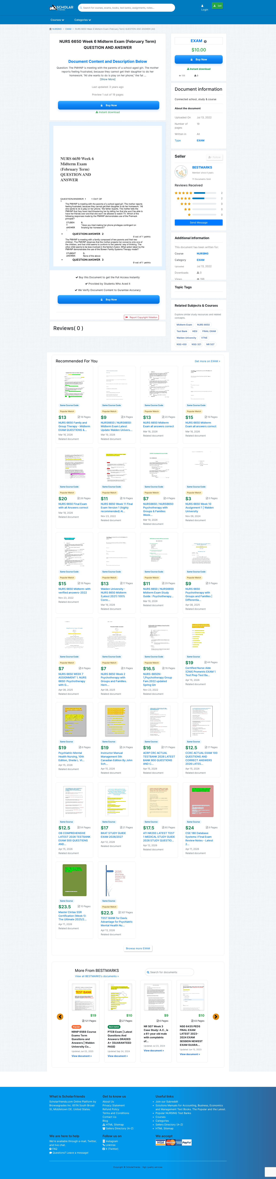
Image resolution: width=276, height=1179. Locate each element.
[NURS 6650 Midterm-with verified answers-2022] (75, 550)
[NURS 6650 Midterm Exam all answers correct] (159, 384)
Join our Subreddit (167, 1101)
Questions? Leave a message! (70, 1152)
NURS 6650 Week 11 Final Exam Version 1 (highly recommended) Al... (117, 507)
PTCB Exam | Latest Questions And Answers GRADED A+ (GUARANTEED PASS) (120, 1039)
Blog (105, 1120)
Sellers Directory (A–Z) (119, 1128)
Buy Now (111, 105)
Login (204, 9)
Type (178, 140)
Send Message (198, 222)
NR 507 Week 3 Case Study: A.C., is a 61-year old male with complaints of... (156, 1034)
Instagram (111, 1141)
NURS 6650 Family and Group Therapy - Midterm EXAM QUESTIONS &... (74, 426)
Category (180, 259)
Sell (219, 5)
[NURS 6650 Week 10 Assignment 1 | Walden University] (202, 465)
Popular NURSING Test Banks (173, 1113)
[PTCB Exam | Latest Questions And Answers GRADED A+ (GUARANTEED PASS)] (120, 997)
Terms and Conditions (116, 1113)
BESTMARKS (202, 167)
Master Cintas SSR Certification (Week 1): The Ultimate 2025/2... (72, 916)
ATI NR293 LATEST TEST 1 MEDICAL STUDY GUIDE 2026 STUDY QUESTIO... (159, 836)
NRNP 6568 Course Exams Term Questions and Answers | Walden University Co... (84, 1039)
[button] (60, 1016)
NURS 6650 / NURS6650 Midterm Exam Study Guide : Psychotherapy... (158, 592)
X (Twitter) (111, 1148)
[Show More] (107, 79)
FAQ (54, 1148)
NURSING (57, 29)
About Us (108, 1101)
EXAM (68, 29)
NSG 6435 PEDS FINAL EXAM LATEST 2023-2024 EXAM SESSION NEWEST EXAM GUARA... (191, 1035)
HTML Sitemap (114, 1124)
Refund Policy (111, 1109)
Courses (56, 19)
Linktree (110, 1145)
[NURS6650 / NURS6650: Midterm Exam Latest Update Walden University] (117, 384)
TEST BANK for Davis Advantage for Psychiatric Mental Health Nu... (117, 921)
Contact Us (109, 1116)
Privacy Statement (114, 1105)
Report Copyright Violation (143, 317)
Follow (216, 157)
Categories (81, 19)
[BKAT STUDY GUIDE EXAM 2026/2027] (117, 801)
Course (179, 253)
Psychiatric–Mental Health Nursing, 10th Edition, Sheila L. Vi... (71, 756)
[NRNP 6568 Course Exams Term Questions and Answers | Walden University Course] (84, 997)
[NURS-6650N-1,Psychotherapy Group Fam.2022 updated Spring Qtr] (159, 635)
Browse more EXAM (138, 948)
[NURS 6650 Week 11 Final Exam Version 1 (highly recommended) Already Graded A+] (117, 465)
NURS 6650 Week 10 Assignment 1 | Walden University (199, 507)
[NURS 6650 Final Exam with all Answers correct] (75, 465)
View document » (82, 1056)
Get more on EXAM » (207, 361)
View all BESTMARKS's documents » (97, 976)
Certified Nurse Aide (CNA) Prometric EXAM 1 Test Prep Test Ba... (200, 671)
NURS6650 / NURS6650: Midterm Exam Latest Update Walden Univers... (116, 426)
